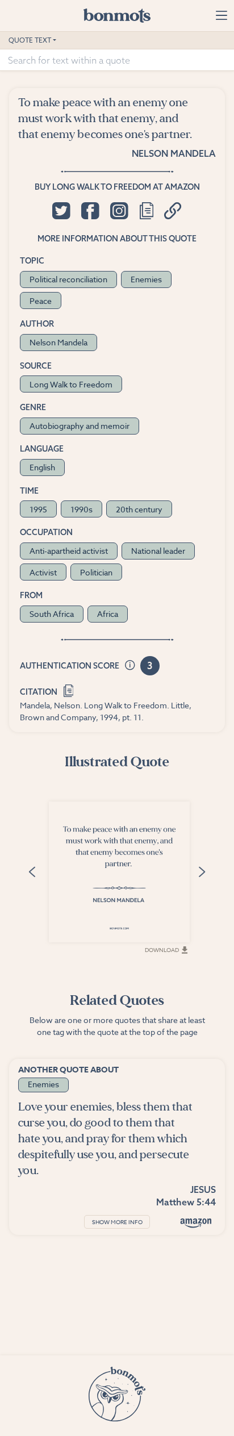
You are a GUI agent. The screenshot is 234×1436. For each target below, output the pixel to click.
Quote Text (30, 40)
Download (162, 950)
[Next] (201, 871)
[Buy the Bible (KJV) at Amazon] (196, 1223)
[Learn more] (130, 666)
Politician (96, 572)
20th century (139, 509)
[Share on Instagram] (119, 210)
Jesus (203, 1189)
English (42, 467)
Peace (41, 300)
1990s (81, 509)
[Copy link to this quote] (173, 210)
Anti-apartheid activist (69, 550)
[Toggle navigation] (221, 15)
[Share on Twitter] (61, 210)
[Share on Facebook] (90, 210)
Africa (107, 613)
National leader (158, 550)
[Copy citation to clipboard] (68, 689)
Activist (43, 572)
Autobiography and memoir (79, 425)
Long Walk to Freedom (71, 384)
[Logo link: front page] (117, 15)
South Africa (52, 613)
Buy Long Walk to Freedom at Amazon (117, 187)
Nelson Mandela (174, 153)
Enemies (146, 279)
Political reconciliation (68, 279)
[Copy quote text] (146, 210)
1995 (38, 509)
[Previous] (32, 871)
